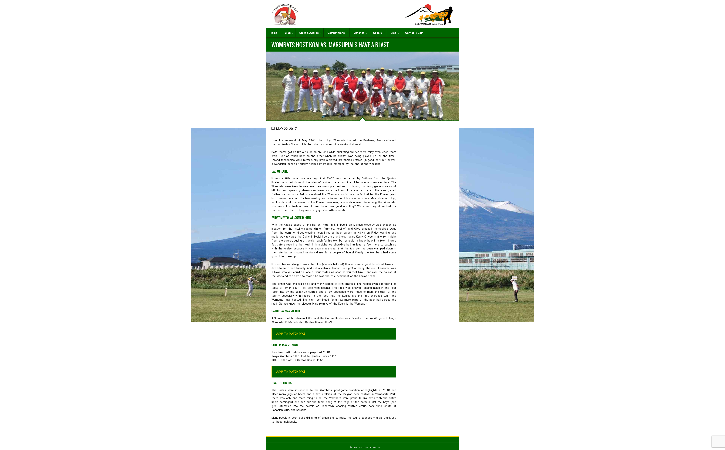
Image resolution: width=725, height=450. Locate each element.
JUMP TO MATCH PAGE (290, 333)
